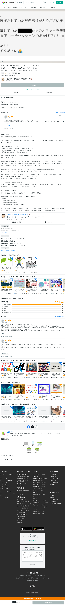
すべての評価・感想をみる (58, 112)
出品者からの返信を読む (6, 336)
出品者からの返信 (8, 128)
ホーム (2, 65)
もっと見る (7, 125)
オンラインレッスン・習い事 (12, 65)
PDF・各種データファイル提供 (16, 107)
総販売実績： (9, 80)
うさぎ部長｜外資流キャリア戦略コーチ (18, 214)
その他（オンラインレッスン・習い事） (30, 65)
